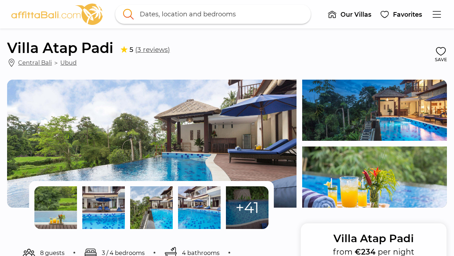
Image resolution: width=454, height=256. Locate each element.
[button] (349, 14)
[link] (57, 14)
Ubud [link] (68, 62)
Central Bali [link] (35, 62)
